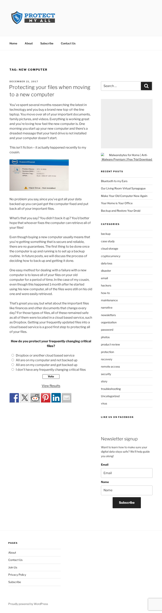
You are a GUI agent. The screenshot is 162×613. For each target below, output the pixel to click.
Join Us (12, 567)
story (104, 381)
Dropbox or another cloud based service (45, 355)
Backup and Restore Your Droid (120, 210)
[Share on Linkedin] (56, 397)
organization (109, 322)
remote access (110, 366)
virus (104, 403)
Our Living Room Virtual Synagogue (123, 188)
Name (105, 482)
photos (105, 337)
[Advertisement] (127, 123)
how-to (105, 293)
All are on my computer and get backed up (46, 365)
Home (13, 43)
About (29, 43)
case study (108, 241)
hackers (106, 285)
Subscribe (46, 43)
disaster (106, 270)
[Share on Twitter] (24, 397)
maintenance (109, 300)
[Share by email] (66, 397)
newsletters (108, 315)
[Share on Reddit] (35, 397)
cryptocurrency (110, 256)
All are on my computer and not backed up (46, 360)
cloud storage (109, 248)
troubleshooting (111, 388)
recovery (106, 359)
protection (107, 352)
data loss (106, 263)
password (107, 329)
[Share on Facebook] (14, 397)
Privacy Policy (17, 574)
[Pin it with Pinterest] (45, 397)
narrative (106, 307)
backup (105, 233)
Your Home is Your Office (117, 203)
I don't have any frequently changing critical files (51, 370)
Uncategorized (110, 396)
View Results (51, 386)
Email (104, 464)
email (104, 278)
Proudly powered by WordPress (28, 604)
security (106, 374)
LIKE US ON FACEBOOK (117, 417)
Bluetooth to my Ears (114, 181)
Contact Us (68, 43)
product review (110, 344)
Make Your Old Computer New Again (124, 195)
